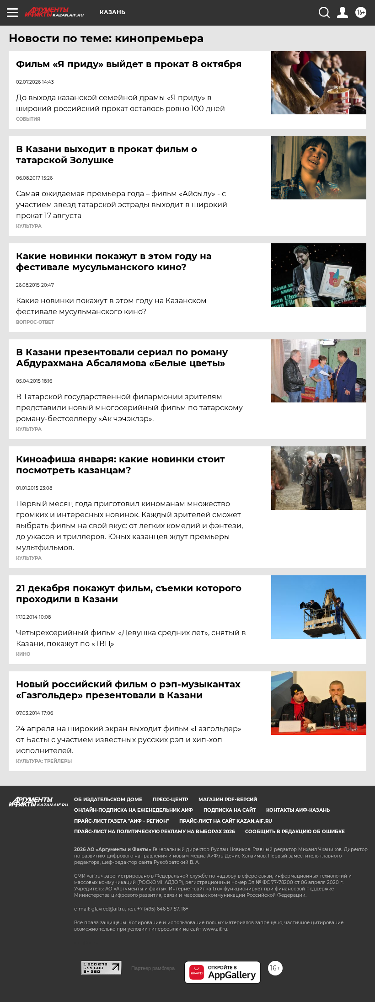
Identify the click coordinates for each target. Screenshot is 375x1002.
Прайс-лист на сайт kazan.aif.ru (225, 821)
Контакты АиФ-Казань (298, 810)
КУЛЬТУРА (29, 226)
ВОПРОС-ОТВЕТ (35, 322)
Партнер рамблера (153, 968)
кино (23, 654)
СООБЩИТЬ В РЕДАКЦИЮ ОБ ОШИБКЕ (295, 832)
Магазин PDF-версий (227, 800)
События (28, 119)
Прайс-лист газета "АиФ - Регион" (121, 821)
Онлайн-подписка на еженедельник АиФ (133, 810)
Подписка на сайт (230, 810)
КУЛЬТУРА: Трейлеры (44, 761)
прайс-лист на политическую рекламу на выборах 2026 (154, 832)
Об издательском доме (108, 800)
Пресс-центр (170, 800)
